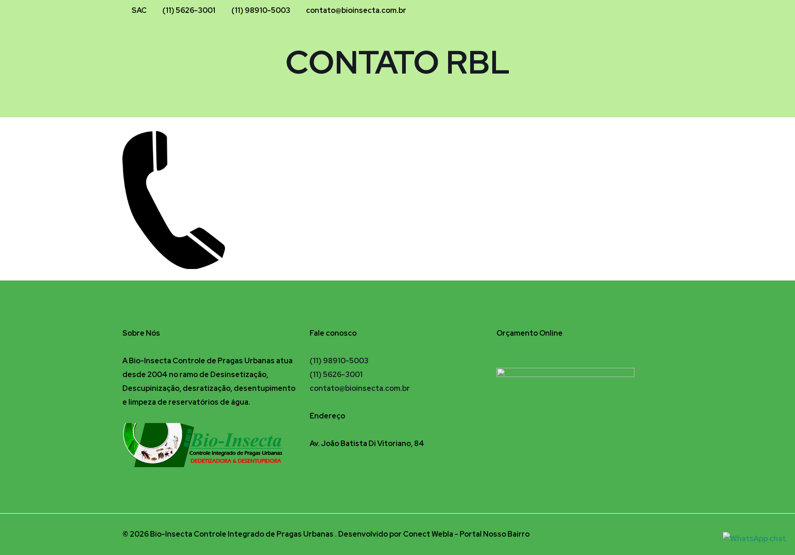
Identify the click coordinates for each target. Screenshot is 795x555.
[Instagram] (646, 10)
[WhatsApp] (658, 10)
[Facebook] (634, 10)
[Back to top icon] (663, 533)
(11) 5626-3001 (188, 10)
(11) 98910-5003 (260, 10)
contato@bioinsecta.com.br (356, 10)
